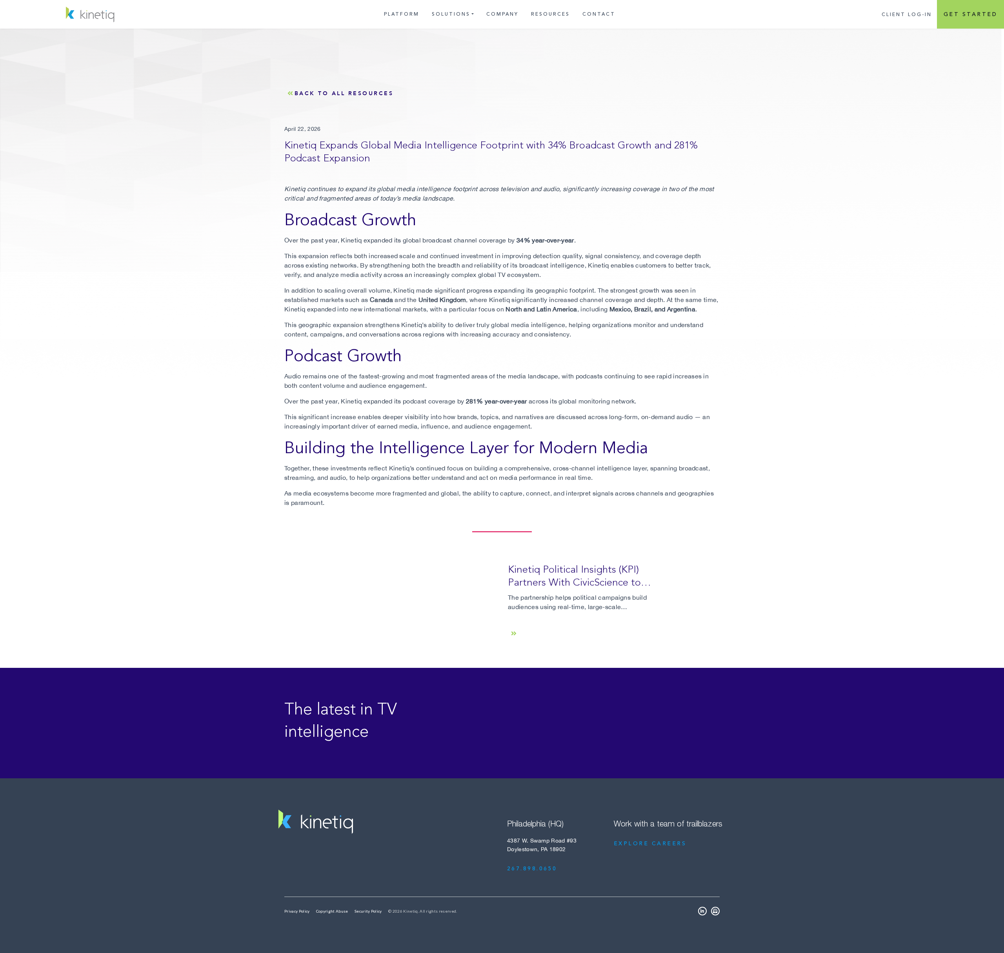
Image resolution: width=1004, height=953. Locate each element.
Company (502, 14)
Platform (401, 14)
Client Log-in (907, 14)
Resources (550, 14)
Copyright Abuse (332, 911)
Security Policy (368, 911)
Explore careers (650, 843)
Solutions (451, 14)
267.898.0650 (532, 869)
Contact (598, 14)
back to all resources (344, 93)
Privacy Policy (296, 911)
